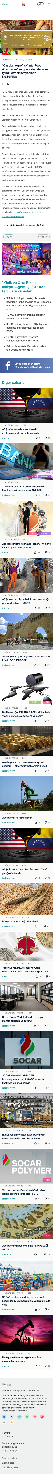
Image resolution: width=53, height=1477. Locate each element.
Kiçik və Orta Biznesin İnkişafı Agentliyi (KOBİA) (24, 225)
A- (3, 84)
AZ (40, 4)
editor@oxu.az (9, 1446)
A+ (9, 84)
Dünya (5, 438)
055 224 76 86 (10, 1450)
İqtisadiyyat (8, 495)
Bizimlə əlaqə (9, 1462)
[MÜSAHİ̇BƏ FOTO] (26, 688)
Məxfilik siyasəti (10, 1467)
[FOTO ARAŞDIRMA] (26, 461)
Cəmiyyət (7, 553)
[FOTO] (26, 1166)
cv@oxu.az (7, 1436)
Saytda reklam (9, 1458)
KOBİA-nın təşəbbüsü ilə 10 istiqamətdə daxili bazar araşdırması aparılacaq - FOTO (28, 328)
